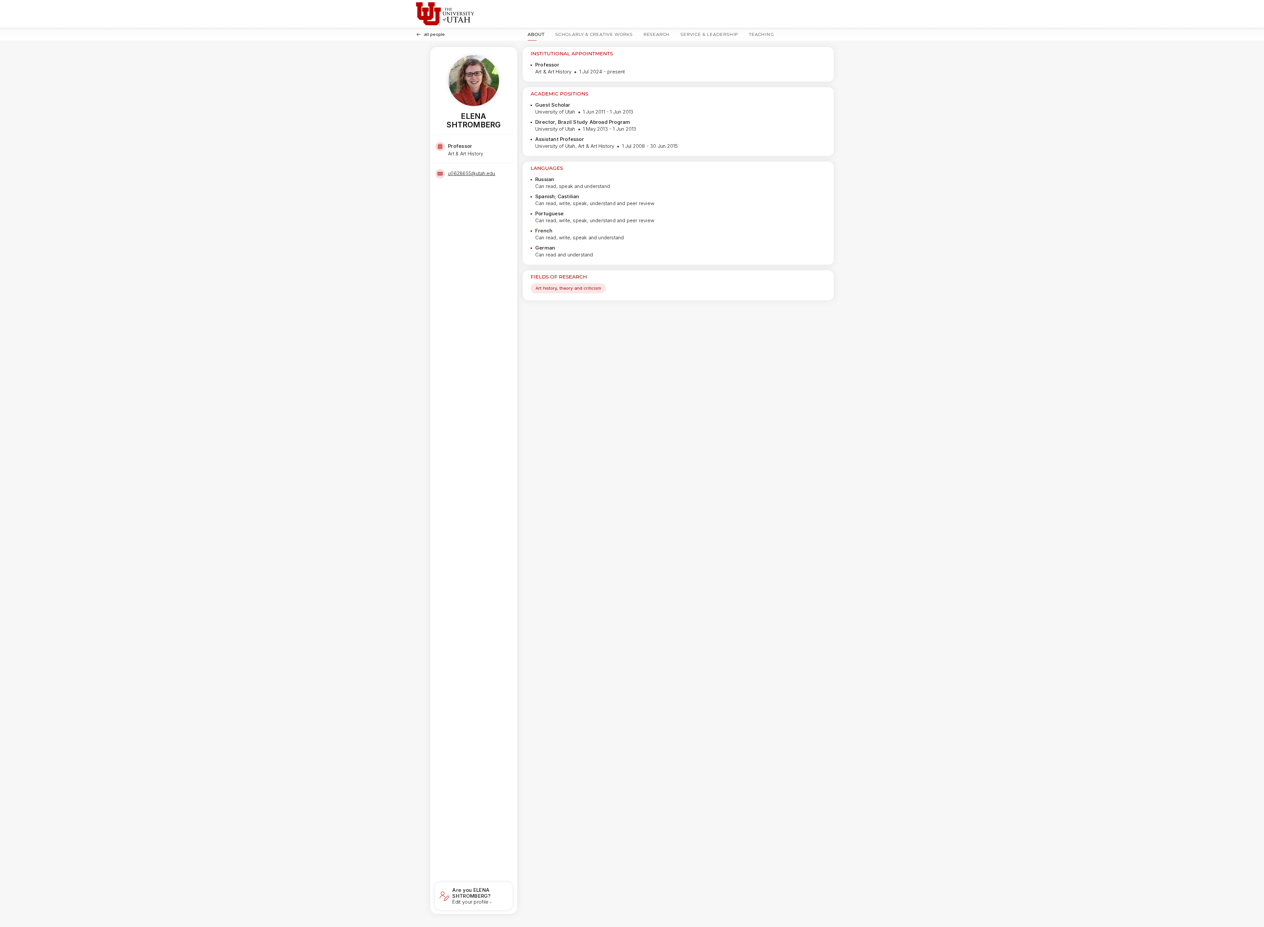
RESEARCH (657, 34)
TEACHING (761, 34)
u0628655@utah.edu (471, 173)
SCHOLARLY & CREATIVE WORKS (594, 34)
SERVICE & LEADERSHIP (709, 34)
